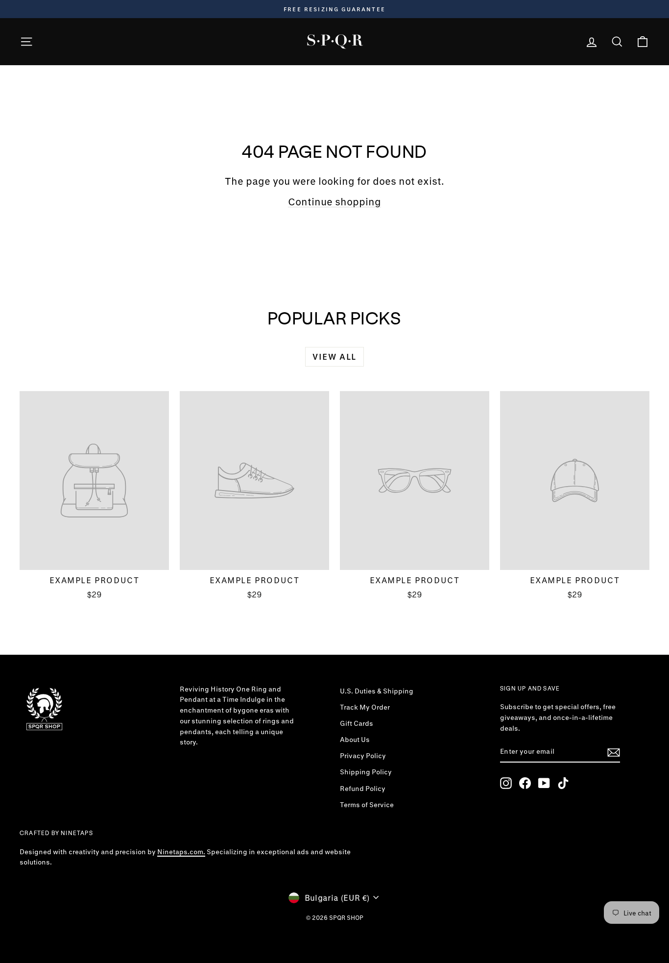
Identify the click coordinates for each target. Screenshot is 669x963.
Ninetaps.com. (181, 852)
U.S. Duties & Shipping (376, 691)
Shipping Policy (366, 772)
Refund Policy (362, 788)
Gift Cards (356, 723)
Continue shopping (334, 201)
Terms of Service (367, 805)
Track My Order (365, 707)
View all (334, 356)
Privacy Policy (363, 756)
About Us (355, 739)
